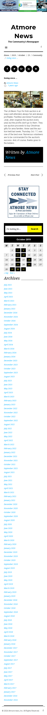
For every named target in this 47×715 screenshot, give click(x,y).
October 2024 (9, 320)
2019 (14, 55)
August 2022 (9, 424)
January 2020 (9, 548)
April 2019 (8, 584)
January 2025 (9, 308)
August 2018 (9, 616)
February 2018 (10, 640)
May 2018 (8, 628)
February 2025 (10, 304)
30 (18, 269)
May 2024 (8, 340)
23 (29, 55)
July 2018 (8, 620)
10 (23, 255)
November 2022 (11, 412)
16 (18, 259)
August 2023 (9, 376)
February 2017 (10, 688)
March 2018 (9, 636)
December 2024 (10, 312)
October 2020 (9, 512)
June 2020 (8, 528)
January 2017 (9, 692)
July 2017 (8, 668)
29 (12, 269)
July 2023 (8, 380)
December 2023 (10, 360)
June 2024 (8, 336)
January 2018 (9, 644)
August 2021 (9, 472)
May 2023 (8, 388)
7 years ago (13, 85)
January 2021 (9, 500)
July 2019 (8, 572)
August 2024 (9, 328)
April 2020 (8, 536)
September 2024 (11, 324)
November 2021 (11, 460)
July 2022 (8, 428)
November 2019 (11, 556)
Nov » (12, 273)
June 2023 (8, 384)
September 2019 (11, 564)
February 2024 (10, 352)
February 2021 (10, 496)
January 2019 (9, 596)
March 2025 (9, 301)
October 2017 (9, 656)
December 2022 (10, 408)
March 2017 (9, 684)
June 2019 (8, 576)
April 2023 (8, 392)
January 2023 (9, 404)
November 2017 (11, 652)
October (21, 55)
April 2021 (8, 488)
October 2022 (9, 416)
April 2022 (8, 440)
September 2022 (11, 420)
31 (23, 269)
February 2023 (10, 400)
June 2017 (8, 672)
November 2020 (11, 508)
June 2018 (8, 624)
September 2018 (11, 612)
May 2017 (8, 676)
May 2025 (8, 292)
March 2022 (9, 444)
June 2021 (8, 480)
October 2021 (9, 464)
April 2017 (8, 680)
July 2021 (8, 476)
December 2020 (10, 504)
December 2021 (10, 456)
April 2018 (8, 632)
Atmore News (12, 83)
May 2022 (8, 436)
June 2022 (8, 432)
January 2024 (9, 356)
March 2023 (9, 396)
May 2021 (8, 484)
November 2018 (11, 604)
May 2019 (8, 580)
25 (29, 264)
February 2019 (10, 592)
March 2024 (9, 348)
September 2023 (11, 372)
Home (6, 55)
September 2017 (11, 660)
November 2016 (11, 700)
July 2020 (8, 524)
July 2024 (8, 332)
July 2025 (8, 285)
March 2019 (9, 588)
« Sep (6, 273)
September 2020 (11, 516)
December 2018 (10, 600)
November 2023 (11, 364)
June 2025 (8, 289)
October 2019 (9, 560)
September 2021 (11, 468)
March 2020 (9, 540)
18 (29, 259)
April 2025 (8, 296)
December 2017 (10, 648)
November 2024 (11, 316)
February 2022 (10, 448)
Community (37, 55)
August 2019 (9, 568)
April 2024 (8, 344)
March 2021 (9, 492)
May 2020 (8, 532)
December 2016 (10, 696)
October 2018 (9, 608)
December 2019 (10, 552)
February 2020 (10, 544)
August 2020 (9, 520)
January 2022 (9, 452)
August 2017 (9, 664)
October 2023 (9, 368)
